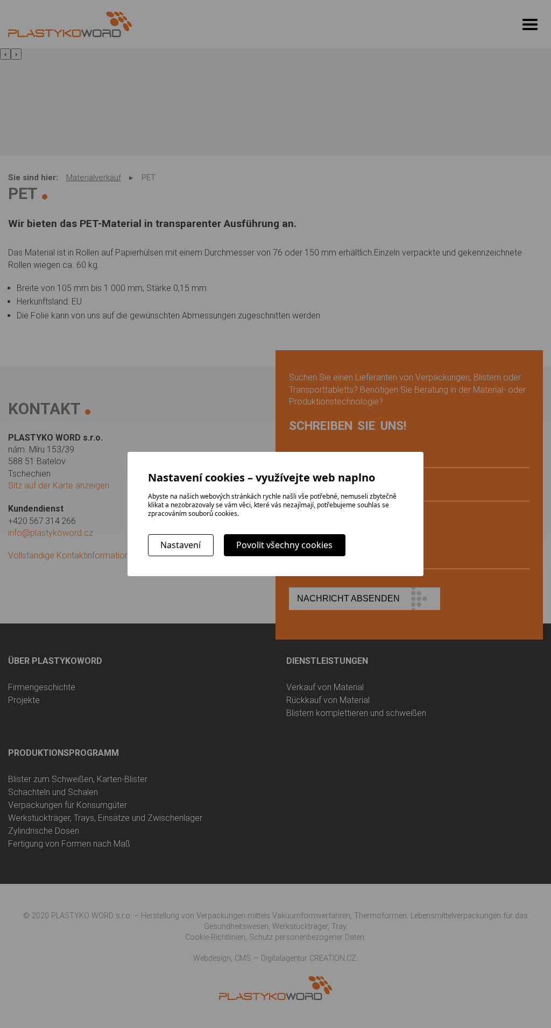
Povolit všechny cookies (284, 545)
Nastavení (180, 545)
